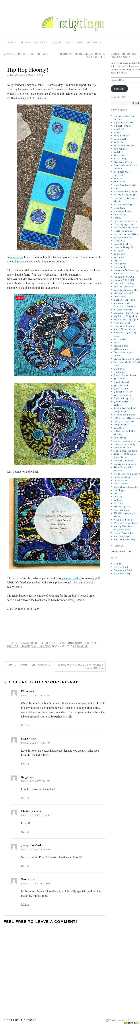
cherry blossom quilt (126, 194)
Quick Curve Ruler (125, 375)
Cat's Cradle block (125, 184)
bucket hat (120, 181)
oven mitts (120, 339)
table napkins (122, 477)
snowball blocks (123, 460)
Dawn (14, 75)
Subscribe (119, 88)
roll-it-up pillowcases (127, 417)
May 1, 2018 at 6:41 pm (35, 743)
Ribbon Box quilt (124, 414)
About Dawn (74, 42)
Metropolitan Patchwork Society (125, 304)
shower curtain (122, 447)
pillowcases (121, 349)
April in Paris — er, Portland (26, 54)
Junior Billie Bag (124, 283)
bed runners (121, 148)
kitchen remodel (123, 293)
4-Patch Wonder (123, 125)
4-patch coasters (123, 122)
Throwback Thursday (126, 486)
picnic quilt (121, 345)
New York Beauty (124, 326)
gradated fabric (123, 243)
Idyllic (118, 260)
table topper (121, 483)
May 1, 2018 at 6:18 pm (35, 695)
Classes (57, 42)
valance (118, 503)
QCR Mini (120, 368)
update (25, 646)
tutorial (118, 493)
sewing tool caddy (125, 444)
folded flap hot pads (126, 227)
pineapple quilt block (127, 358)
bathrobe (119, 142)
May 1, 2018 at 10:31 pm (36, 815)
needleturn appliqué (126, 319)
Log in (118, 563)
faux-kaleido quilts (125, 221)
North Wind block (124, 329)
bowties (118, 178)
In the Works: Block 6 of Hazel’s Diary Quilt (81, 666)
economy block (123, 211)
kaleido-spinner (123, 286)
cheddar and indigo (125, 191)
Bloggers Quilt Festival (122, 173)
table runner (121, 480)
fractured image (123, 230)
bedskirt (118, 152)
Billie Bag (120, 158)
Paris (117, 342)
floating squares (123, 224)
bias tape (119, 155)
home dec (82, 643)
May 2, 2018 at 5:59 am (35, 849)
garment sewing (123, 237)
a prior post (16, 257)
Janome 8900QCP (124, 276)
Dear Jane (119, 207)
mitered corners (123, 309)
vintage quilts (122, 506)
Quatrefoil (120, 372)
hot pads (119, 257)
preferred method (71, 578)
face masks (120, 214)
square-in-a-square (125, 463)
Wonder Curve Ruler (126, 523)
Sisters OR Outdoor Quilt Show (125, 455)
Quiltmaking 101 (124, 398)
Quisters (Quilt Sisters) (123, 403)
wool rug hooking (124, 539)
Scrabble (119, 427)
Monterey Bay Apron (126, 312)
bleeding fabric (123, 161)
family (117, 217)
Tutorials (94, 42)
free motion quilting (59, 643)
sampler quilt (122, 424)
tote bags (119, 490)
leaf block (120, 296)
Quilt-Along (121, 388)
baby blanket (121, 135)
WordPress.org (122, 573)
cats (116, 188)
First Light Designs (20, 1020)
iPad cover (120, 263)
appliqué (119, 129)
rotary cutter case (124, 421)
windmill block (123, 519)
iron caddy (120, 266)
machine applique (124, 299)
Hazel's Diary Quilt (125, 247)
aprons (118, 132)
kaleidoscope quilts (125, 289)
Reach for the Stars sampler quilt (125, 409)
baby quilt (120, 138)
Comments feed (123, 570)
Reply (25, 725)
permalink (80, 646)
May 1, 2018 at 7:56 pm (35, 781)
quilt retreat (121, 385)
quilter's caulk (122, 395)
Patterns (40, 42)
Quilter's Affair (123, 391)
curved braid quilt (124, 204)
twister (118, 496)
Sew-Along (120, 437)
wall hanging (41, 646)
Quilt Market (121, 381)
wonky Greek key (124, 532)
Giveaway (119, 240)
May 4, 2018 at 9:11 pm (35, 883)
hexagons (119, 250)
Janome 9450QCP (124, 280)
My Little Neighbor (125, 316)
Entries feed (121, 566)
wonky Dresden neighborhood (123, 528)
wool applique (122, 536)
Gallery (24, 42)
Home (11, 42)
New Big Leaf (122, 322)
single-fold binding (125, 450)
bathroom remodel (124, 145)
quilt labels (121, 378)
